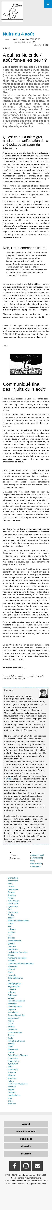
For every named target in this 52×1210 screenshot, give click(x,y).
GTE (9, 779)
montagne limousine (17, 958)
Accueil (26, 1124)
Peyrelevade (36, 863)
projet (10, 1101)
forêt (10, 935)
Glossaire (26, 1146)
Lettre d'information (26, 1131)
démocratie (13, 881)
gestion (11, 943)
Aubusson (12, 995)
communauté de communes (21, 963)
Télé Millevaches (15, 978)
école (10, 1038)
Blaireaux (26, 1153)
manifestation (14, 1095)
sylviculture (13, 1064)
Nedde (11, 915)
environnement (15, 1006)
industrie (12, 1072)
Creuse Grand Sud (16, 1015)
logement (12, 1078)
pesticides (12, 1003)
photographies (14, 983)
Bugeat (11, 1089)
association (13, 1012)
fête (32, 860)
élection (11, 955)
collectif (11, 969)
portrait (11, 1044)
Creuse (11, 892)
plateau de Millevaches (18, 920)
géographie (13, 889)
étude (10, 972)
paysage (12, 1009)
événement (36, 858)
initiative (11, 932)
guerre (11, 1052)
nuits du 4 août (37, 855)
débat (10, 1066)
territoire (12, 961)
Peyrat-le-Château (16, 1041)
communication (15, 1032)
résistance (12, 1029)
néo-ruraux (13, 912)
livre (10, 909)
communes (13, 1069)
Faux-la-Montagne (16, 1001)
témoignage (13, 901)
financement (13, 1061)
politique (12, 992)
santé (10, 1046)
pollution (12, 929)
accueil (11, 918)
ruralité (11, 886)
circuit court (13, 903)
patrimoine (13, 949)
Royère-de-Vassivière (18, 1084)
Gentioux (12, 895)
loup (10, 1098)
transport (12, 1092)
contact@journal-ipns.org (29, 1178)
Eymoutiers (35, 866)
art (9, 981)
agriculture (13, 906)
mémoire (12, 946)
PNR (10, 883)
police (10, 923)
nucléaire (12, 989)
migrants (12, 975)
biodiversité (13, 1049)
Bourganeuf (13, 1018)
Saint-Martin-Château (18, 1055)
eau (9, 926)
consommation (14, 940)
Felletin (11, 1026)
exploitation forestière (18, 952)
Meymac (12, 1075)
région (11, 1021)
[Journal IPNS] (12, 5)
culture (11, 998)
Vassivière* (13, 966)
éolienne (12, 1086)
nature (11, 1081)
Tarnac (11, 1035)
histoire (11, 898)
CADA (10, 1024)
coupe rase (13, 1058)
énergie (11, 938)
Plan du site (26, 1139)
